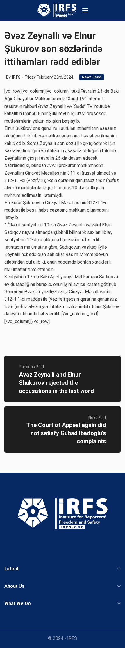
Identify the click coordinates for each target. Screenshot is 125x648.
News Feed (91, 77)
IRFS (16, 77)
